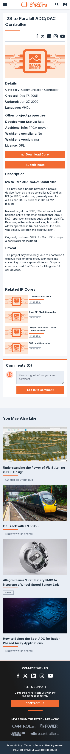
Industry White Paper (19, 534)
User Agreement (54, 745)
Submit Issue (35, 165)
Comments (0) (19, 365)
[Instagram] (42, 676)
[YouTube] (50, 675)
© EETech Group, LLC (24, 749)
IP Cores (35, 302)
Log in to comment (40, 390)
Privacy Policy (14, 745)
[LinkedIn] (33, 676)
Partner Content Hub (19, 480)
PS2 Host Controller (39, 343)
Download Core (37, 154)
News (8, 592)
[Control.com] (24, 726)
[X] (25, 676)
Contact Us (35, 703)
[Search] (57, 4)
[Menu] (5, 4)
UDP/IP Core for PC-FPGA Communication (43, 329)
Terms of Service (33, 745)
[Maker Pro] (17, 733)
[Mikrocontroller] (45, 733)
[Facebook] (18, 676)
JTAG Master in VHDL (40, 296)
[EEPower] (49, 726)
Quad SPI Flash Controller (42, 312)
